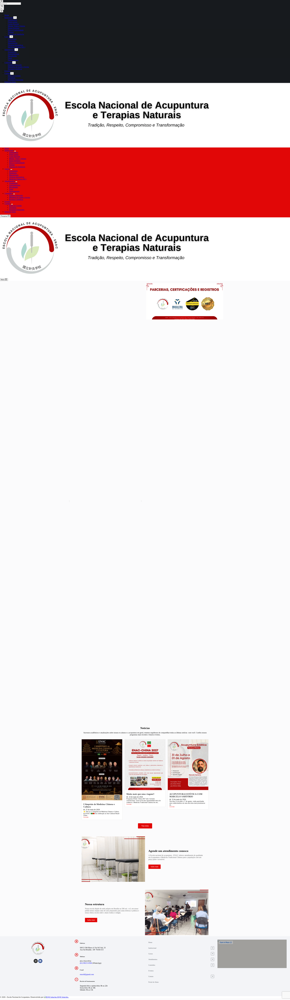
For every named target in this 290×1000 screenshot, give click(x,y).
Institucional (9, 150)
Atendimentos (9, 181)
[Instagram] (36, 961)
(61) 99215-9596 (86, 963)
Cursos (7, 169)
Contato (7, 204)
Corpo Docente (14, 157)
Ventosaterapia (14, 191)
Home (7, 148)
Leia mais (85, 817)
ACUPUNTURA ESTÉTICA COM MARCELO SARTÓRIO (185, 795)
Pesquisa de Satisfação (17, 167)
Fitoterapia (13, 173)
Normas (12, 165)
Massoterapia (13, 175)
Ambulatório (13, 152)
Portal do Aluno (10, 212)
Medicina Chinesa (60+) (17, 179)
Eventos (7, 201)
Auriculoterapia (14, 185)
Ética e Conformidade (17, 163)
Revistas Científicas (16, 199)
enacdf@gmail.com (87, 974)
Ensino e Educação (16, 195)
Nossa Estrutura (14, 161)
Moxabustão (13, 187)
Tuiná (11, 189)
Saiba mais (91, 920)
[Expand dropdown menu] (11, 169)
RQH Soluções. (63, 997)
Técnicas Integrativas (16, 177)
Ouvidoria (12, 208)
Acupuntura (13, 171)
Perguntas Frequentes (16, 210)
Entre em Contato (15, 206)
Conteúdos (8, 193)
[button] (69, 501)
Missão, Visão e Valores (17, 159)
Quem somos (13, 155)
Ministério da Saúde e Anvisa (19, 197)
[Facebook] (40, 961)
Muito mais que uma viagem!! (140, 794)
